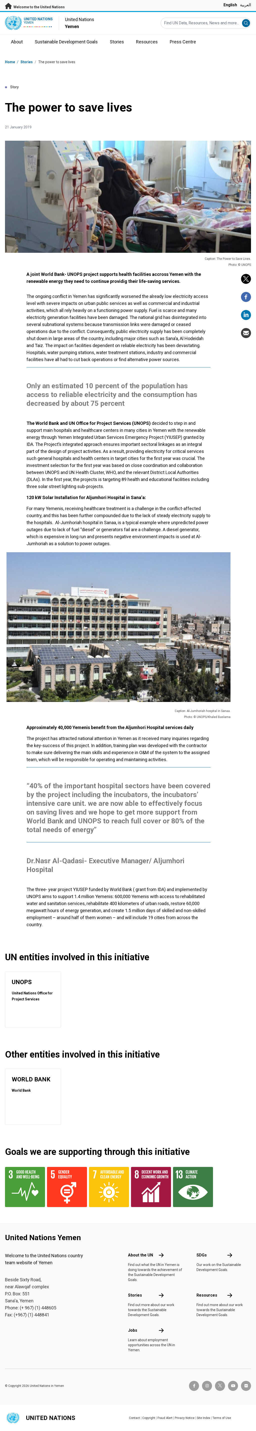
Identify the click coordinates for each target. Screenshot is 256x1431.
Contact (134, 1418)
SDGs (201, 1255)
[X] (246, 279)
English (230, 5)
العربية (245, 5)
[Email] (246, 333)
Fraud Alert (165, 1418)
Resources (206, 1295)
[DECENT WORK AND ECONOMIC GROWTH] (149, 1187)
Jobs (132, 1330)
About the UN (140, 1255)
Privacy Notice (184, 1418)
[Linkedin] (246, 315)
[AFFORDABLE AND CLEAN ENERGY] (107, 1187)
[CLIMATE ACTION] (191, 1187)
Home (10, 62)
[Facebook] (246, 297)
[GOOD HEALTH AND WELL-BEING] (23, 1187)
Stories (26, 62)
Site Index (203, 1418)
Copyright (148, 1418)
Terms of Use (221, 1418)
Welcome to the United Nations (39, 7)
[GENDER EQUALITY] (65, 1187)
